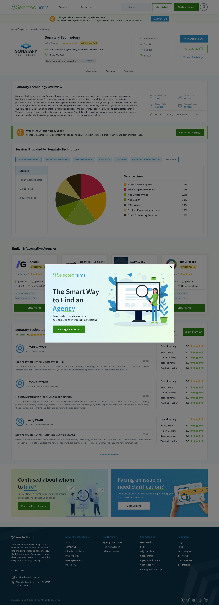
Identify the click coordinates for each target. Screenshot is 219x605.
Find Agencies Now (69, 329)
